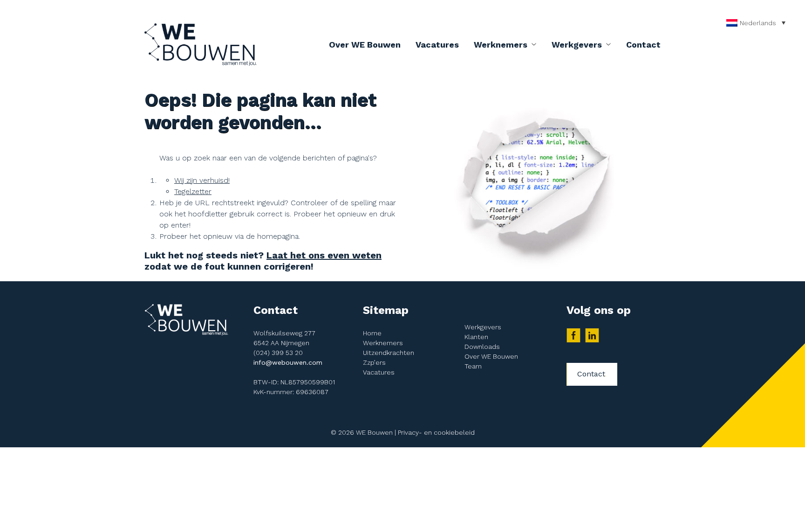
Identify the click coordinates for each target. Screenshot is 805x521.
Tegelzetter (192, 191)
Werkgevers (577, 44)
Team (473, 366)
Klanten (476, 336)
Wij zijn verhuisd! (202, 180)
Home (372, 333)
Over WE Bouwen (365, 44)
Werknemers (500, 44)
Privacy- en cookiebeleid (436, 432)
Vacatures (437, 44)
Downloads (482, 346)
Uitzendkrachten (388, 352)
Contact (643, 44)
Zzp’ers (374, 362)
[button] (758, 22)
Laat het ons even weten (324, 255)
